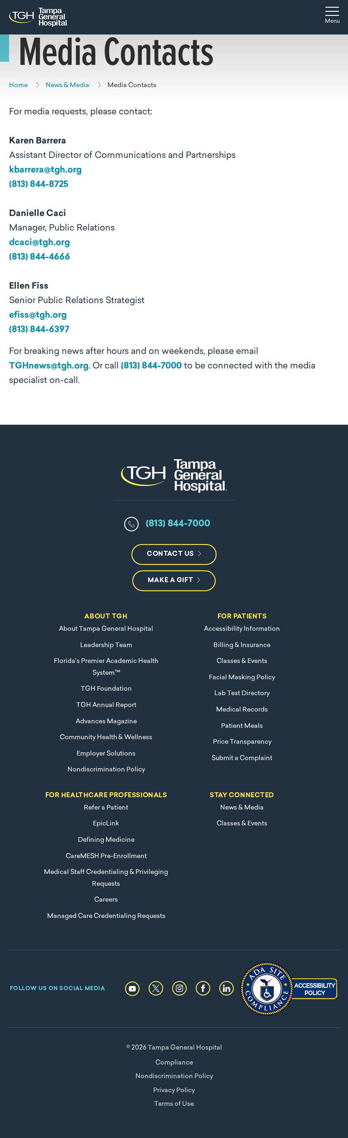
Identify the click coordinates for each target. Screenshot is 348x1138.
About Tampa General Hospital (106, 629)
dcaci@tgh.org (39, 243)
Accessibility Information (242, 629)
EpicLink (106, 823)
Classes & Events (242, 661)
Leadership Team (106, 645)
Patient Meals (242, 726)
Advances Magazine (106, 721)
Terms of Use (174, 1104)
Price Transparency (242, 742)
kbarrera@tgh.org (45, 170)
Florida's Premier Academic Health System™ (106, 667)
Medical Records (242, 709)
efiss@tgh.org (38, 315)
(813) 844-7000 (151, 366)
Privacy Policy (174, 1090)
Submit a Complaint (242, 758)
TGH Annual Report (106, 705)
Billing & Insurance (242, 645)
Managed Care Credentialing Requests (106, 916)
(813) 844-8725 (38, 185)
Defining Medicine (106, 840)
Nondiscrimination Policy (106, 769)
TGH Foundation (106, 689)
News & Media (242, 807)
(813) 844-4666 (39, 257)
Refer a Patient (106, 807)
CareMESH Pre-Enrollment (106, 856)
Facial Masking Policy (242, 677)
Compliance (174, 1063)
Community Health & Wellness (106, 737)
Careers (106, 900)
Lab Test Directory (242, 693)
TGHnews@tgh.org (48, 366)
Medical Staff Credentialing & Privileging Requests (106, 878)
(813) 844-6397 (39, 330)
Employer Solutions (106, 753)
